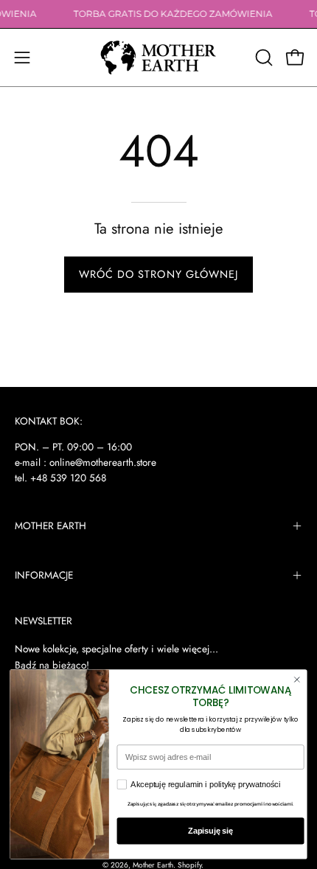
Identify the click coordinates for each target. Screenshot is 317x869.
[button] (262, 57)
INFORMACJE (44, 575)
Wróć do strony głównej (159, 274)
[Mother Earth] (158, 57)
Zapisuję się (210, 830)
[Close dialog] (296, 680)
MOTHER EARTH (50, 525)
